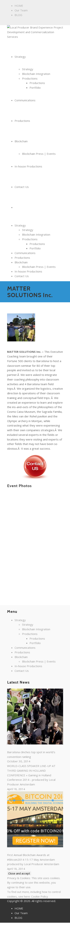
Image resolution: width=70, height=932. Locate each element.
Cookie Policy (39, 896)
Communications (25, 253)
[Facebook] (9, 22)
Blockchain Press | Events (39, 267)
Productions (30, 239)
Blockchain (21, 262)
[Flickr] (13, 22)
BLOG (18, 15)
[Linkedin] (17, 22)
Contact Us (22, 276)
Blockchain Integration (36, 234)
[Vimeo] (29, 22)
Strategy (20, 225)
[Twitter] (25, 22)
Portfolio (35, 248)
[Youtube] (33, 22)
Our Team (21, 10)
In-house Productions (28, 271)
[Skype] (21, 22)
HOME (19, 5)
